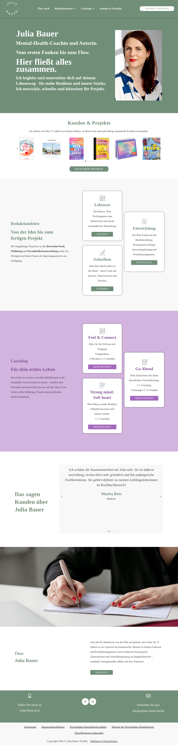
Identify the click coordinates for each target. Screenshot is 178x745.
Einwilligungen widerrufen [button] (89, 732)
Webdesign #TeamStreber (103, 741)
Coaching (86, 8)
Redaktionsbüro (64, 8)
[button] (17, 148)
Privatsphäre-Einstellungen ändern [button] (88, 726)
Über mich (44, 8)
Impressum (30, 726)
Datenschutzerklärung (53, 726)
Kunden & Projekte (111, 8)
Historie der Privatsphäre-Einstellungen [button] (133, 726)
